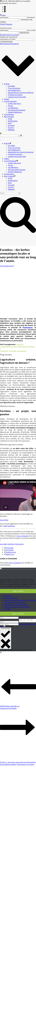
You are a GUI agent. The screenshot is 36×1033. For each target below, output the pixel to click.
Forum (10, 106)
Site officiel (4, 520)
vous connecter (15, 563)
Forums (11, 127)
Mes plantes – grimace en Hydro (16, 604)
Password (31, 17)
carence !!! (8, 596)
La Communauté (10, 101)
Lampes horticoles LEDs (17, 97)
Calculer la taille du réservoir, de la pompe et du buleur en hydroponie (20, 601)
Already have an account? (9, 35)
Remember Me (26, 20)
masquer (20, 344)
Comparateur (9, 114)
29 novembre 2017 (7, 266)
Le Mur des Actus (14, 103)
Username (4, 17)
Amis (10, 123)
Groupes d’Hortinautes (16, 110)
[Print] (8, 548)
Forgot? (3, 24)
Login (4, 15)
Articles (7, 84)
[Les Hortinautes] (0, 139)
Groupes (11, 125)
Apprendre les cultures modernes (21, 92)
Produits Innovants (15, 95)
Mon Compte (9, 117)
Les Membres (13, 108)
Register (9, 24)
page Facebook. (9, 526)
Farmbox (11, 544)
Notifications (13, 121)
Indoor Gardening (11, 598)
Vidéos (6, 99)
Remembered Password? (9, 44)
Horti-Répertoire (14, 90)
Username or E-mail (7, 39)
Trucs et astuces (14, 88)
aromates (3, 544)
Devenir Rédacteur (15, 112)
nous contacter (22, 536)
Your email (31, 30)
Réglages (11, 130)
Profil (10, 119)
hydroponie (27, 327)
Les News (11, 86)
